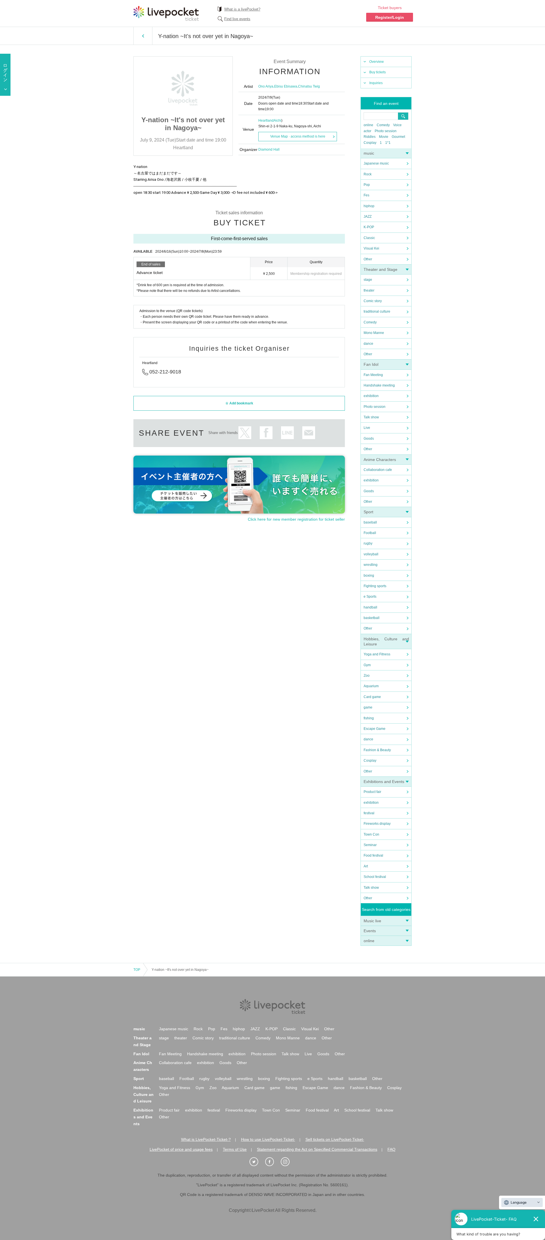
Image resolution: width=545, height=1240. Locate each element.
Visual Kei (371, 248)
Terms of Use (235, 1149)
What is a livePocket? (242, 9)
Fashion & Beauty (377, 750)
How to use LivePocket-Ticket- (268, 1139)
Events (370, 931)
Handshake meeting (379, 385)
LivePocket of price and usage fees (181, 1149)
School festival (375, 877)
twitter (244, 432)
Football (370, 533)
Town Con (371, 834)
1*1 (388, 143)
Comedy (383, 125)
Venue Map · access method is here (297, 136)
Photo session (386, 131)
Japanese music (376, 163)
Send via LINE (287, 432)
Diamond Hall (269, 149)
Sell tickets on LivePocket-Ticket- (334, 1139)
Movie (383, 137)
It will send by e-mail (308, 432)
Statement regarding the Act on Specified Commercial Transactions (317, 1149)
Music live (372, 921)
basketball (372, 618)
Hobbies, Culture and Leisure (143, 1094)
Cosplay (370, 143)
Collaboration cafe (378, 470)
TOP (136, 970)
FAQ (391, 1149)
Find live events (237, 19)
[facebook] (272, 1161)
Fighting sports (375, 586)
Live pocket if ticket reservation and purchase (166, 13)
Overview (376, 62)
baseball (370, 522)
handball (370, 607)
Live (367, 428)
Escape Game (374, 729)
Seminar (370, 845)
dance (368, 344)
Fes (366, 195)
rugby (368, 543)
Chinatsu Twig (309, 86)
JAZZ (368, 217)
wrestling (371, 565)
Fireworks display (377, 824)
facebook (266, 432)
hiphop (369, 206)
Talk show (371, 417)
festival (369, 813)
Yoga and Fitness (377, 654)
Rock (368, 174)
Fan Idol (371, 364)
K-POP (369, 227)
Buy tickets (377, 72)
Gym (367, 665)
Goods (369, 439)
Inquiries (376, 83)
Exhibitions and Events (384, 781)
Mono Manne (374, 333)
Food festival (373, 855)
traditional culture (377, 311)
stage (368, 280)
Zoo (367, 676)
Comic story (373, 301)
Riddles (370, 137)
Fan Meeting (373, 375)
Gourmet (398, 137)
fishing (369, 718)
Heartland (266, 120)
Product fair (372, 792)
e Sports (370, 597)
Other (368, 259)
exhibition (371, 396)
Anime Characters (380, 459)
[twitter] (257, 1161)
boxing (369, 576)
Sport (368, 512)
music (369, 153)
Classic (369, 238)
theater (369, 290)
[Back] (142, 36)
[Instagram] (288, 1161)
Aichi (277, 120)
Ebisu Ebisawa (285, 86)
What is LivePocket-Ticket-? (206, 1139)
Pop (367, 185)
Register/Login (389, 17)
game (368, 707)
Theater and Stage (380, 269)
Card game (372, 697)
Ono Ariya (265, 86)
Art (366, 866)
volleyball (371, 554)
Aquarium (371, 686)
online (368, 125)
